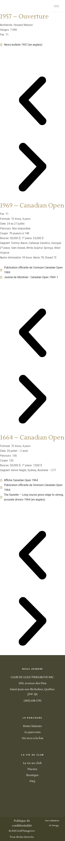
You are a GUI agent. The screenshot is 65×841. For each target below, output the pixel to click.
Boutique (32, 775)
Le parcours (33, 732)
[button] (32, 101)
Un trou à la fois (32, 738)
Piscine (32, 769)
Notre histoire (32, 726)
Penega (55, 825)
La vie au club (32, 763)
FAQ (32, 781)
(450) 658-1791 (32, 700)
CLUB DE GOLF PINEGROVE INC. (32, 677)
